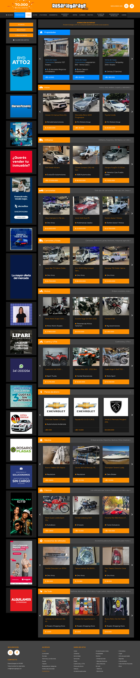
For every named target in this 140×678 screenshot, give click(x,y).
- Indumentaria (122, 661)
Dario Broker (111, 474)
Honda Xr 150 (83, 319)
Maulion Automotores (114, 223)
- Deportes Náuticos (101, 661)
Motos (75, 661)
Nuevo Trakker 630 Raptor (55, 468)
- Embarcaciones (100, 658)
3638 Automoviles (54, 175)
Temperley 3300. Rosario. (84, 62)
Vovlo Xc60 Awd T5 (52, 218)
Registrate (21, 30)
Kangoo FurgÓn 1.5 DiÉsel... (85, 168)
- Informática (121, 651)
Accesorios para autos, (103, 541)
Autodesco (51, 525)
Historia (44, 663)
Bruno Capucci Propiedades (51, 70)
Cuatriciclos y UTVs (79, 663)
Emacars (79, 525)
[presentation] (40, 59)
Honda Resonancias (58, 376)
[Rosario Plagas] (21, 449)
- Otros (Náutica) (100, 663)
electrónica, (82, 591)
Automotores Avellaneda (56, 424)
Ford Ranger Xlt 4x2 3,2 (113, 218)
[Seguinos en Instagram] (126, 6)
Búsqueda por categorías (49, 666)
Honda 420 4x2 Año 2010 (117, 369)
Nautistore (51, 474)
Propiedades (99, 653)
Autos (75, 651)
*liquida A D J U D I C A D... (85, 419)
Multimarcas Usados (54, 223)
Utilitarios (76, 653)
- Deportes (121, 658)
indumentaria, (120, 591)
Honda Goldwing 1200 (83, 518)
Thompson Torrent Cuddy (114, 468)
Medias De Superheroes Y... (85, 619)
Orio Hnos (54, 275)
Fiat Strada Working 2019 (114, 168)
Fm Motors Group (54, 122)
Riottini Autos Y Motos (83, 218)
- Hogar (120, 653)
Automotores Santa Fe (119, 376)
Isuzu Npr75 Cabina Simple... (119, 268)
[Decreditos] (21, 200)
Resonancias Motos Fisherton (57, 325)
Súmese (44, 656)
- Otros (120, 666)
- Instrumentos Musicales (125, 663)
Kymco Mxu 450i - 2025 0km (59, 369)
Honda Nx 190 (113, 319)
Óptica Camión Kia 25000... (85, 568)
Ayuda (44, 661)
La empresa (45, 653)
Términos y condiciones (49, 658)
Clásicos (76, 668)
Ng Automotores (86, 326)
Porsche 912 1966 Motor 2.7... (116, 518)
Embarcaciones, (97, 440)
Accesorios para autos (80, 671)
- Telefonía (99, 668)
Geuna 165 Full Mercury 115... (85, 468)
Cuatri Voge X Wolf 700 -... (88, 369)
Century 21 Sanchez (84, 71)
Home (44, 651)
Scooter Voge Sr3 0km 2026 (59, 319)
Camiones (76, 658)
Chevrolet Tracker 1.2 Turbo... (55, 419)
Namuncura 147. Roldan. (114, 62)
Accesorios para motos (121, 541)
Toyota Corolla (80, 115)
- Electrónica (99, 671)
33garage (110, 175)
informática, (91, 591)
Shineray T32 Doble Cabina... (89, 268)
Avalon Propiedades (114, 71)
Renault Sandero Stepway (115, 115)
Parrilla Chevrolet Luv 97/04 (55, 568)
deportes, (111, 591)
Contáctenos (45, 671)
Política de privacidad (48, 668)
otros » (128, 591)
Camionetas (77, 656)
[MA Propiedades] (21, 161)
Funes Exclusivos (113, 525)
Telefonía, (74, 591)
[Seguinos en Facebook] (132, 6)
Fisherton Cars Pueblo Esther (84, 173)
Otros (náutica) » (124, 440)
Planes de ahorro (78, 666)
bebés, (104, 591)
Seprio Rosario (112, 122)
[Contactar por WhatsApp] (21, 106)
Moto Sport (84, 376)
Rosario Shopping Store (56, 626)
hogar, (99, 591)
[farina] (21, 276)
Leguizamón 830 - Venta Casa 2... (55, 62)
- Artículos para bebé (124, 656)
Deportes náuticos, (110, 440)
